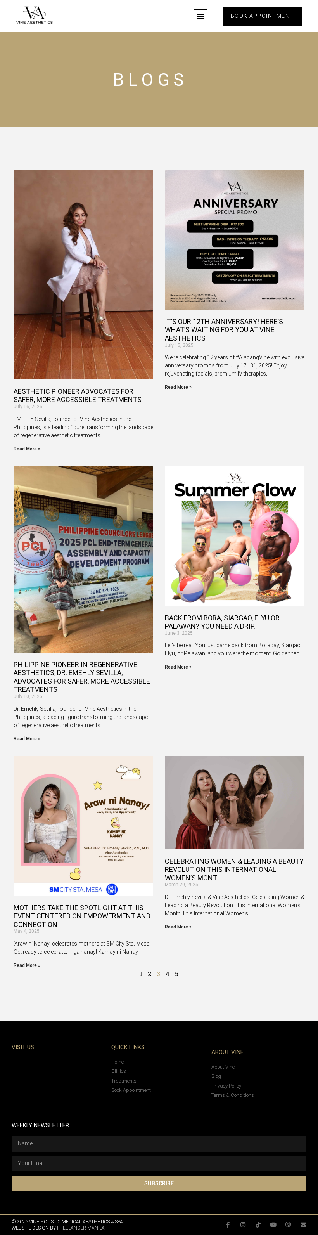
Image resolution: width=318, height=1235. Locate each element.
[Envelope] (303, 1225)
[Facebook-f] (228, 1225)
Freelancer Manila (81, 1228)
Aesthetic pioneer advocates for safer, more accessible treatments (78, 395)
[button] (200, 16)
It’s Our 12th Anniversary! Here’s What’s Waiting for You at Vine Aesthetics (224, 329)
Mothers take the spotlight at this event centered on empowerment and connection (82, 916)
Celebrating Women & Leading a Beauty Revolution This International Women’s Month (234, 869)
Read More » (27, 449)
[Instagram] (243, 1225)
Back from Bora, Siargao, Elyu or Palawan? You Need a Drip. (222, 622)
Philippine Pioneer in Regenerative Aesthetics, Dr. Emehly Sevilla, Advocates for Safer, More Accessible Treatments (82, 677)
